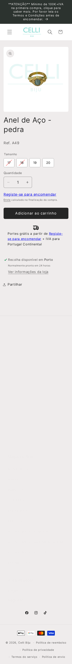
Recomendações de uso (28, 413)
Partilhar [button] (15, 284)
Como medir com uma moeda (33, 444)
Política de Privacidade (27, 423)
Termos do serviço (24, 656)
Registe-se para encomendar (30, 194)
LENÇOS (15, 521)
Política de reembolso (51, 642)
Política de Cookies (24, 434)
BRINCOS (16, 490)
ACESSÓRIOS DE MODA (28, 532)
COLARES (16, 500)
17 (9, 161)
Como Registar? (21, 392)
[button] (9, 32)
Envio (7, 199)
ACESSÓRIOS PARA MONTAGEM (35, 542)
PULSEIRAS (17, 511)
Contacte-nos (20, 362)
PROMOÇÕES (19, 563)
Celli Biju (24, 642)
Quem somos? (20, 352)
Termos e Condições (25, 402)
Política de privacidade (38, 649)
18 (22, 161)
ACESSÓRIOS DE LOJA (27, 552)
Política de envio (53, 656)
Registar (15, 600)
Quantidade (13, 173)
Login (13, 590)
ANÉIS (13, 480)
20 (48, 161)
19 (35, 161)
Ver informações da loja (28, 272)
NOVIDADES (18, 469)
